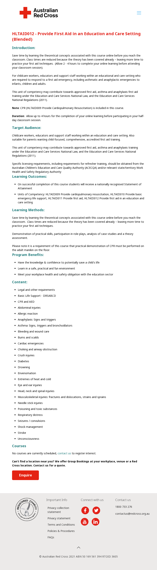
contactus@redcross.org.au (132, 513)
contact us (64, 453)
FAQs (50, 537)
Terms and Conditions (61, 524)
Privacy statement (58, 518)
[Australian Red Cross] (39, 12)
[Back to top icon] (78, 547)
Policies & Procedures (61, 531)
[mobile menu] (139, 12)
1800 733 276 (123, 507)
